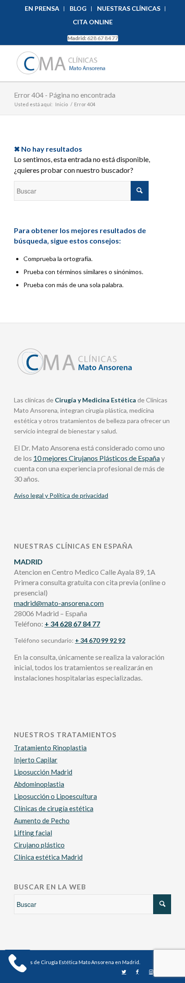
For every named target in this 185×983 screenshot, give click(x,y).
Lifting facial (33, 833)
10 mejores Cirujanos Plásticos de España (96, 458)
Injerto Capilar (35, 760)
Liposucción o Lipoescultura (55, 796)
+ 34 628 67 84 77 (72, 623)
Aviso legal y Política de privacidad (61, 495)
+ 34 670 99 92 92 (100, 640)
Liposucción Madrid (43, 772)
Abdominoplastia (39, 784)
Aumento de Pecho (42, 820)
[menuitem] (42, 8)
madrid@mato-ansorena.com (59, 603)
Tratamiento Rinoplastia (50, 748)
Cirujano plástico (39, 845)
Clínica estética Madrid (48, 857)
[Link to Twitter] (124, 971)
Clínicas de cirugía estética (53, 808)
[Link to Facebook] (137, 971)
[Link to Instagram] (151, 971)
